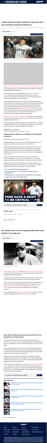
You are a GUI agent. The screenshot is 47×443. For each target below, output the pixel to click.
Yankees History (11, 417)
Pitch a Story (24, 429)
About (5, 427)
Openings (14, 427)
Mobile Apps (7, 429)
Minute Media (9, 437)
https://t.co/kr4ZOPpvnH (14, 129)
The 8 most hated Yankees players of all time (16, 169)
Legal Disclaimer (25, 432)
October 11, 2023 (25, 131)
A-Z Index (6, 434)
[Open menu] (3, 2)
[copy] (11, 34)
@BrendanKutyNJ (21, 122)
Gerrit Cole (20, 214)
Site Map (14, 434)
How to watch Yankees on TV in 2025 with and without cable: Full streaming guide (21, 172)
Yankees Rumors (7, 214)
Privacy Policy (35, 429)
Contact (23, 427)
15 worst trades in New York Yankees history (16, 177)
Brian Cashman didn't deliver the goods (32, 271)
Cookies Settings (25, 434)
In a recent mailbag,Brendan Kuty (15, 116)
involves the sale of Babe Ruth (13, 285)
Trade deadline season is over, (11, 271)
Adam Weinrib (6, 31)
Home (5, 219)
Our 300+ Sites (35, 427)
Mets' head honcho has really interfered (30, 108)
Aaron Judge (14, 214)
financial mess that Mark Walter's (24, 292)
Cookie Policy (15, 432)
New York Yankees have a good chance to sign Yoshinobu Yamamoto (24, 87)
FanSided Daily (16, 429)
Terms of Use (7, 432)
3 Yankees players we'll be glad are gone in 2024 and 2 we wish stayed (23, 175)
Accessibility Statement (37, 432)
